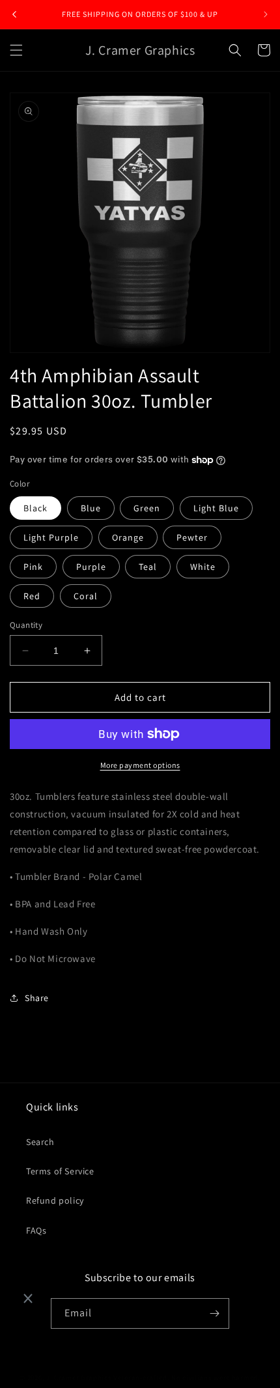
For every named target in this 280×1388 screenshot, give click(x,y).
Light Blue (216, 508)
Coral (86, 596)
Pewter (192, 537)
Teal (148, 567)
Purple (91, 567)
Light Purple (51, 537)
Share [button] (37, 998)
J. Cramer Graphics (79, 1377)
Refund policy (55, 1200)
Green (146, 508)
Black (35, 508)
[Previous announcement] (14, 14)
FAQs (36, 1230)
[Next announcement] (265, 14)
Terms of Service (60, 1171)
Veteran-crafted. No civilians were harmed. (186, 1377)
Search (40, 1142)
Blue (91, 508)
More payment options (140, 765)
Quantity (26, 624)
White (203, 567)
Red (31, 596)
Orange (128, 537)
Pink (33, 567)
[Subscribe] (214, 1313)
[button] (16, 50)
